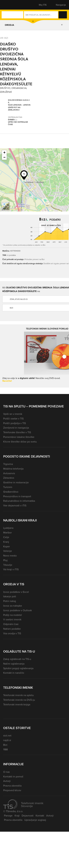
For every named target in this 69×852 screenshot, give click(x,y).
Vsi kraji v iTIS (11, 569)
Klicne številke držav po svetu (20, 441)
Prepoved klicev (12, 790)
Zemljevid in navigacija (16, 427)
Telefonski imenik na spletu (18, 695)
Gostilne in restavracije (16, 482)
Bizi (5, 745)
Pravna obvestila (12, 785)
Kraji (17, 815)
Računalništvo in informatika (19, 501)
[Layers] (5, 206)
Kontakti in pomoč (13, 776)
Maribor (7, 532)
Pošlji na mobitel (12, 615)
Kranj (6, 542)
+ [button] (4, 152)
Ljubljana (8, 528)
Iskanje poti (9, 596)
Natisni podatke (12, 628)
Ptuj (5, 560)
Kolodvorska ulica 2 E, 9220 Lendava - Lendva (19, 102)
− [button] (4, 157)
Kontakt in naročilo (13, 672)
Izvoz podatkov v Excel (16, 592)
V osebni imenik (12, 619)
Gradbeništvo (10, 491)
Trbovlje (7, 565)
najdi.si (7, 740)
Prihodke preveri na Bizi (35, 259)
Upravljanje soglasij (35, 820)
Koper (6, 546)
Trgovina (8, 464)
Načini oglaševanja (13, 663)
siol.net (7, 735)
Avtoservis (9, 473)
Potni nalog (9, 601)
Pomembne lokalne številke (18, 437)
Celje (6, 537)
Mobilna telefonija (13, 468)
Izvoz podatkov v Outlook (17, 610)
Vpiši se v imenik (12, 414)
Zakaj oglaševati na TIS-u (17, 659)
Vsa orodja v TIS (12, 633)
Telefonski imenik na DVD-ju (19, 700)
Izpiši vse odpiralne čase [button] (18, 123)
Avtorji (7, 781)
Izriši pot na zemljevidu (14, 108)
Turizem (7, 487)
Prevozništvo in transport (17, 496)
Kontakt (40, 815)
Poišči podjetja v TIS (14, 423)
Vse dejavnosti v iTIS (14, 505)
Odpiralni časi (10, 624)
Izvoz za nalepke (12, 605)
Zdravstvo (8, 477)
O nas (6, 772)
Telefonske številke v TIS (17, 432)
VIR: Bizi (4, 37)
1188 (5, 749)
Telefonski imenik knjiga (16, 704)
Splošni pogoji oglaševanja (18, 668)
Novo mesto (10, 555)
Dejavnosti (28, 815)
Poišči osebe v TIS (13, 418)
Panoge (8, 815)
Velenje (7, 551)
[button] (9, 5)
